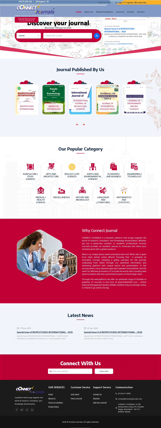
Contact (140, 12)
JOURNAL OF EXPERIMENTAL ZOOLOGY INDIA (107, 106)
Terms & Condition (55, 402)
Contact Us (97, 394)
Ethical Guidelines (104, 12)
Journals (120, 12)
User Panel (75, 394)
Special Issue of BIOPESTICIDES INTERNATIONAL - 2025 (45, 332)
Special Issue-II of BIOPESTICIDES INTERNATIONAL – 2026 (113, 332)
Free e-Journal (76, 398)
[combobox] (29, 36)
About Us (89, 12)
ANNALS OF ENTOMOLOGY (53, 107)
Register (96, 398)
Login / (120, 2)
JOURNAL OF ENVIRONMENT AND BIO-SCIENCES (134, 104)
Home (79, 12)
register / (130, 2)
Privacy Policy (53, 407)
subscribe (141, 2)
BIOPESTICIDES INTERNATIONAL (27, 107)
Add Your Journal (100, 402)
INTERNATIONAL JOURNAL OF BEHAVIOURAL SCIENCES (80, 104)
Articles (130, 12)
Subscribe (103, 371)
